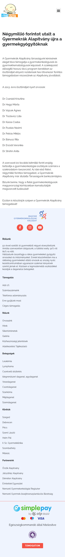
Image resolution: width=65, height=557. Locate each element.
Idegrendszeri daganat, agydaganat (20, 376)
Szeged (6, 417)
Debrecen (7, 422)
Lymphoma (8, 366)
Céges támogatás (11, 306)
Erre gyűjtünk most (11, 300)
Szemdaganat (9, 402)
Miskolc (6, 453)
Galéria (5, 336)
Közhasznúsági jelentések (15, 341)
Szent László (8, 432)
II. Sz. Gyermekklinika (12, 443)
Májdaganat (8, 397)
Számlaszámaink (10, 290)
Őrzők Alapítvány (10, 468)
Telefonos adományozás (14, 295)
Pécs (4, 427)
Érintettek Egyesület (12, 483)
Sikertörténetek (9, 331)
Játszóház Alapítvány (12, 473)
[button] (58, 10)
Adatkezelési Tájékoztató (14, 346)
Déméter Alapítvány (12, 478)
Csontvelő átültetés (12, 371)
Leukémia (7, 361)
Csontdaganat (9, 387)
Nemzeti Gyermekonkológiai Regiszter (21, 489)
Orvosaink (7, 320)
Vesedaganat (9, 382)
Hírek (4, 326)
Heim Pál (6, 438)
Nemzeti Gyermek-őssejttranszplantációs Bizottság (27, 494)
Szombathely (9, 448)
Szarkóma (7, 392)
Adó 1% (5, 285)
